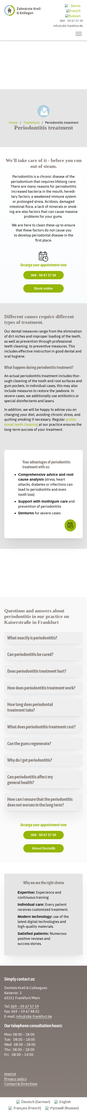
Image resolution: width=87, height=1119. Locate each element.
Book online (43, 288)
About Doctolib (43, 848)
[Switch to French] (73, 11)
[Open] (78, 34)
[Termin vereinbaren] (70, 525)
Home (13, 122)
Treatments (31, 122)
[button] (43, 638)
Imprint (10, 1074)
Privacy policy (15, 1079)
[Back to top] (73, 1107)
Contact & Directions (20, 1084)
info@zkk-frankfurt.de (34, 1016)
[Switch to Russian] (73, 16)
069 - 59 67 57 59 (43, 275)
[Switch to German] (73, 6)
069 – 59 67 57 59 (25, 1006)
